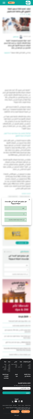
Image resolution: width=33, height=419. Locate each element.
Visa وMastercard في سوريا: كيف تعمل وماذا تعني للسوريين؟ (18, 343)
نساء (21, 365)
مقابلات (8, 369)
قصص (30, 367)
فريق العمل (14, 405)
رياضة (5, 364)
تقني (16, 365)
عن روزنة (23, 405)
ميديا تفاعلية (5, 374)
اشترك (27, 393)
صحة (21, 362)
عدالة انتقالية (27, 374)
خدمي (15, 362)
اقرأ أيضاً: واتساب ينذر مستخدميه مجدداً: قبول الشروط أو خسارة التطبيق (17, 134)
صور (17, 376)
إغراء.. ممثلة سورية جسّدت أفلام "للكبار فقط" (20, 321)
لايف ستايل (20, 367)
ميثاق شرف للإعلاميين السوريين (7, 405)
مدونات (29, 368)
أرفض (15, 411)
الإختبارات (6, 376)
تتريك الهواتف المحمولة (24, 196)
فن (5, 365)
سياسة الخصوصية (28, 405)
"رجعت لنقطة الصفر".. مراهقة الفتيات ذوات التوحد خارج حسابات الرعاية (17, 337)
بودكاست (6, 378)
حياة (5, 362)
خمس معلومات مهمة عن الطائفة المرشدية (20, 355)
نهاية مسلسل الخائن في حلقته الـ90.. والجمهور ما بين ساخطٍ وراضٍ (18, 331)
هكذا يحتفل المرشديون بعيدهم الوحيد (21, 326)
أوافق (25, 411)
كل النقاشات (9, 252)
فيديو (9, 367)
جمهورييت (7, 53)
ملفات (9, 365)
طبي (21, 364)
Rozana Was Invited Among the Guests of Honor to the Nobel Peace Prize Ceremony (17, 349)
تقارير (30, 364)
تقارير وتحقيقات (27, 362)
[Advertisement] (16, 70)
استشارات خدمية (14, 364)
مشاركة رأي (28, 376)
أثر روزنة (19, 405)
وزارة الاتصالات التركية (13, 196)
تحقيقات (29, 365)
